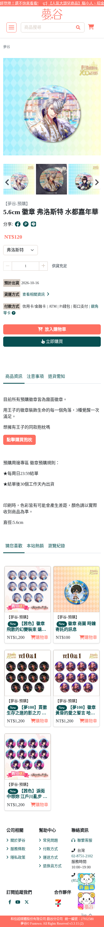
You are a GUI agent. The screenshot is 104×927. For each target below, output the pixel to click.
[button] (91, 27)
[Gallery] (52, 182)
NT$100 (63, 637)
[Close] (93, 875)
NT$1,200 (16, 637)
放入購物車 (55, 329)
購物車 (41, 637)
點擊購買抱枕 (19, 439)
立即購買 (54, 341)
